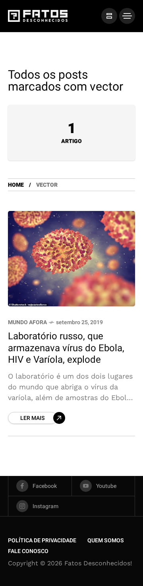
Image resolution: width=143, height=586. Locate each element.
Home (16, 185)
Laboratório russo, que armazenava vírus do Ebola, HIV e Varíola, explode (66, 348)
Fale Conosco (28, 551)
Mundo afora (27, 322)
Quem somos (105, 540)
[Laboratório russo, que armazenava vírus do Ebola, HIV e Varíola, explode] (71, 258)
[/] (109, 16)
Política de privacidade (42, 540)
